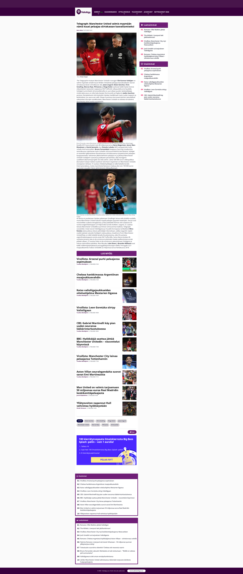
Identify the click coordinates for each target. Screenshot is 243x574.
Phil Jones (105, 425)
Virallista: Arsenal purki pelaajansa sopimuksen (98, 260)
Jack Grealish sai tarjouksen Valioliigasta (94, 535)
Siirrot (98, 12)
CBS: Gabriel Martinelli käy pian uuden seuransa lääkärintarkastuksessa (96, 325)
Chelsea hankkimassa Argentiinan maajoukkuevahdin (98, 276)
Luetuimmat (83, 520)
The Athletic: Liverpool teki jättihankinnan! (95, 528)
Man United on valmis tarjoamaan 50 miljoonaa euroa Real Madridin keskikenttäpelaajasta (98, 390)
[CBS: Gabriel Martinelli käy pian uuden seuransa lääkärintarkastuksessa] (129, 329)
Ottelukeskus (124, 12)
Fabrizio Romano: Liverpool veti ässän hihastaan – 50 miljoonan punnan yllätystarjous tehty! (106, 543)
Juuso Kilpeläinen (82, 395)
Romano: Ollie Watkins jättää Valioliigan (94, 525)
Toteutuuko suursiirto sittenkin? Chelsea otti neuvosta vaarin (102, 547)
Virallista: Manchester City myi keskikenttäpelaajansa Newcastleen (104, 532)
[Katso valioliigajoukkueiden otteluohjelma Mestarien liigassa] (129, 296)
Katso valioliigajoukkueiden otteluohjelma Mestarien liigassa (97, 291)
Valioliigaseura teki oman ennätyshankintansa (96, 556)
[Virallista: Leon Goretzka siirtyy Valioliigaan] (129, 313)
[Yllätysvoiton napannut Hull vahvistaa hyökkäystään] (129, 409)
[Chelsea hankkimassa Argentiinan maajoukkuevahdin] (129, 280)
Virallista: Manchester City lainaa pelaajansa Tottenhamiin (97, 357)
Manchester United (83, 425)
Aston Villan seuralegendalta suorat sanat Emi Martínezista (99, 373)
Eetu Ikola (80, 30)
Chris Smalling (101, 421)
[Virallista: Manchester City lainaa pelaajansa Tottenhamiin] (129, 362)
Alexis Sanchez (89, 421)
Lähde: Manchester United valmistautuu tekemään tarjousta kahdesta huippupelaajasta (105, 561)
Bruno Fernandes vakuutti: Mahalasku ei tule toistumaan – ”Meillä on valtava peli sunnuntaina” (107, 552)
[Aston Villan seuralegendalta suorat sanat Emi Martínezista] (129, 377)
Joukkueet (148, 12)
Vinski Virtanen (81, 408)
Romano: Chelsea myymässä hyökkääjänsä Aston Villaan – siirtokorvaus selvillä (108, 539)
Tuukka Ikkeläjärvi (82, 264)
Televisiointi (137, 12)
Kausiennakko (111, 12)
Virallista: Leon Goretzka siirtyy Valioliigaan (96, 309)
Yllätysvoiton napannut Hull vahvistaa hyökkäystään (94, 404)
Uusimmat (83, 476)
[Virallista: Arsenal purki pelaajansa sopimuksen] (129, 265)
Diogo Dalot (111, 421)
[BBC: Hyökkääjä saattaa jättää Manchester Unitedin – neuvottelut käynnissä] (129, 344)
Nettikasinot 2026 (161, 12)
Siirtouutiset (114, 425)
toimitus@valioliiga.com (136, 571)
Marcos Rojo (95, 425)
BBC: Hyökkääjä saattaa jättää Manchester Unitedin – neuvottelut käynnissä (98, 341)
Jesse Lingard (122, 421)
